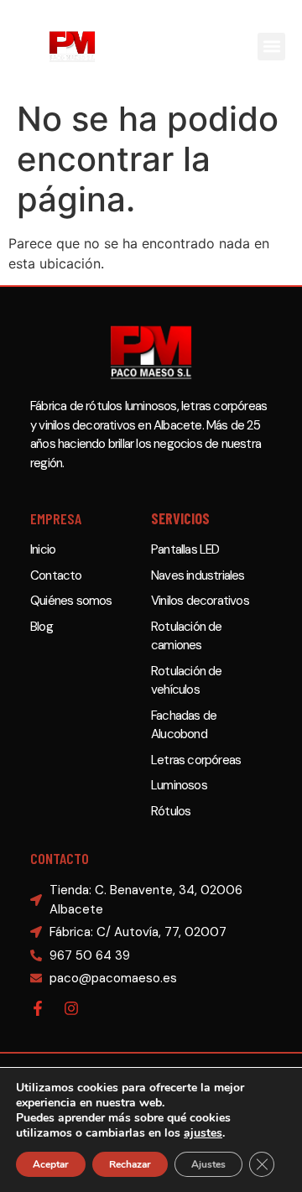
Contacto (56, 575)
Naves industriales (198, 575)
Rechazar (130, 1164)
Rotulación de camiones (186, 636)
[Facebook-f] (37, 1008)
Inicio (42, 549)
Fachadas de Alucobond (183, 725)
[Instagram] (71, 1008)
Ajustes (208, 1164)
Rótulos (170, 811)
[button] (271, 46)
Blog (41, 626)
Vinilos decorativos (200, 600)
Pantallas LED (185, 549)
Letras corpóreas (196, 760)
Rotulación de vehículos (186, 681)
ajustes (203, 1133)
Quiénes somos (71, 600)
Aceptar (51, 1164)
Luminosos (179, 785)
